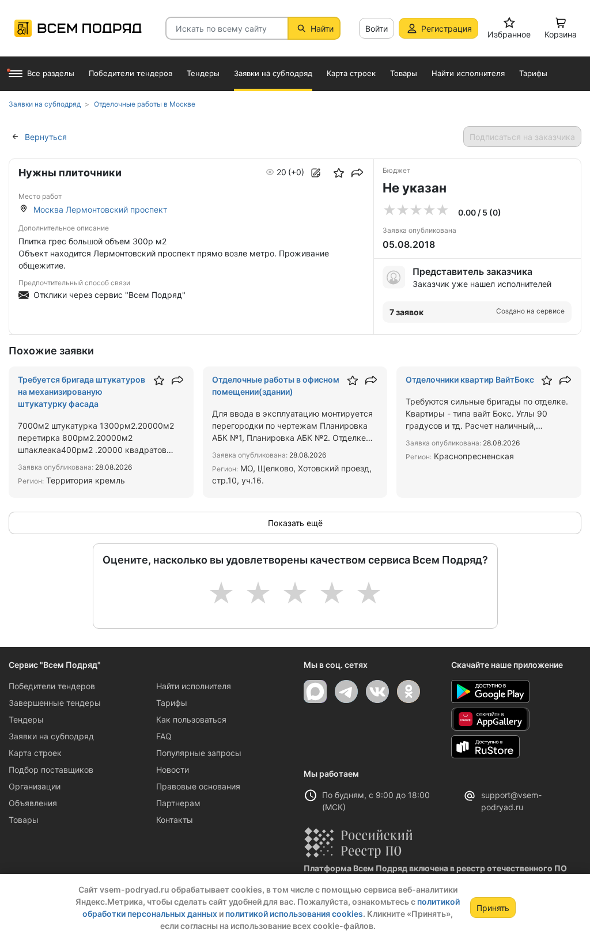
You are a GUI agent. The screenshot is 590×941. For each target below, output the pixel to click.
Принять (492, 908)
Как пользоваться (191, 719)
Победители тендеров (52, 686)
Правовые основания (198, 786)
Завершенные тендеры (55, 703)
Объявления (33, 803)
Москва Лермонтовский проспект (100, 209)
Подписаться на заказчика (522, 137)
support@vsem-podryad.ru (511, 801)
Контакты (174, 820)
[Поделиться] (357, 173)
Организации (34, 786)
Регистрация (446, 28)
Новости (172, 769)
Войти (376, 28)
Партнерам (178, 803)
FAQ (164, 736)
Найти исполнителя (193, 686)
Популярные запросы (198, 753)
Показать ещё (295, 523)
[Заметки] (316, 173)
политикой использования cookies (294, 914)
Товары (24, 820)
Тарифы (171, 703)
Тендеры (26, 719)
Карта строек (35, 753)
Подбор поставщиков (51, 769)
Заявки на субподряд (51, 736)
